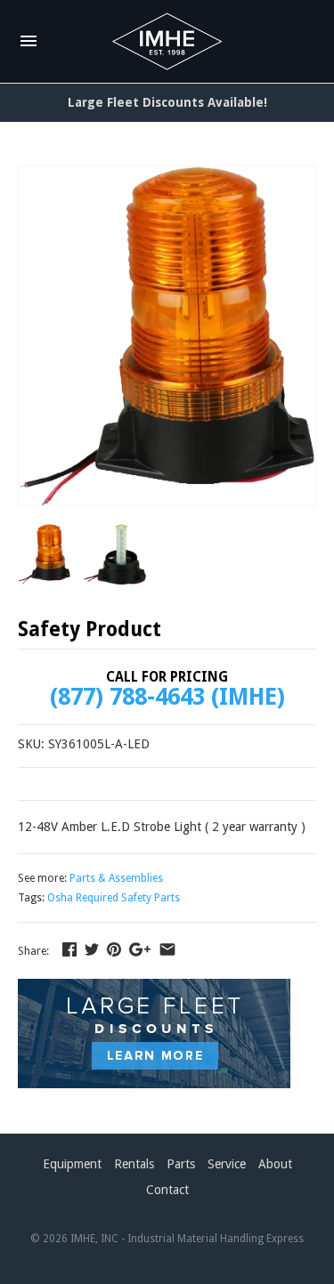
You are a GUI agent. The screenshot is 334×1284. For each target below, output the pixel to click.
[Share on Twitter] (92, 949)
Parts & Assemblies (116, 878)
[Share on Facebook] (69, 949)
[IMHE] (167, 41)
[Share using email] (167, 949)
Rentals (134, 1164)
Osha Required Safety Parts (113, 898)
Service (227, 1164)
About (275, 1164)
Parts (181, 1164)
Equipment (72, 1164)
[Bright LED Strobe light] (167, 335)
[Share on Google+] (140, 949)
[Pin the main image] (114, 949)
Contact (167, 1190)
